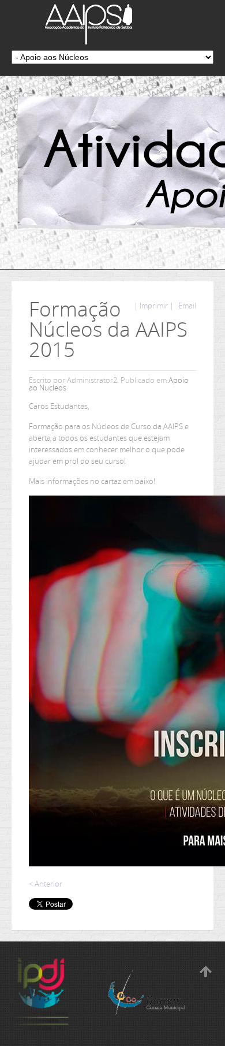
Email (186, 305)
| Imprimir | (154, 305)
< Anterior (45, 884)
